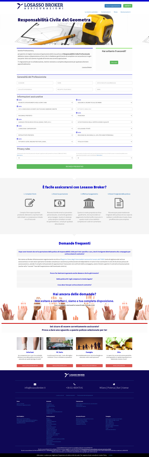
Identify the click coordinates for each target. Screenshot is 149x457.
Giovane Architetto (51, 424)
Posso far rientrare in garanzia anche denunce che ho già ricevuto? (74, 273)
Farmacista (49, 436)
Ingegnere (49, 420)
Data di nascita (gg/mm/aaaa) (104, 80)
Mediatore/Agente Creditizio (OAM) (55, 439)
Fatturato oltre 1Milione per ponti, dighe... (32, 139)
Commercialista (50, 428)
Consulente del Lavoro (52, 435)
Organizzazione (50, 406)
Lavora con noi (60, 395)
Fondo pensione (110, 424)
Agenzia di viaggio (51, 432)
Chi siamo (49, 403)
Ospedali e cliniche (81, 424)
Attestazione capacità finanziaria (84, 419)
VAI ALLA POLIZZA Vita (119, 365)
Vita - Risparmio (110, 423)
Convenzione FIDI (80, 423)
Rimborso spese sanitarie (112, 425)
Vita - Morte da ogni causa (112, 420)
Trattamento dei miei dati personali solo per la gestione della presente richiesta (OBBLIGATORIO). (42, 154)
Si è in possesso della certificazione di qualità (87, 119)
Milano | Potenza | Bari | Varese (114, 387)
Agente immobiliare (51, 431)
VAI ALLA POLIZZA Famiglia (89, 365)
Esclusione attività (81, 126)
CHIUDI (110, 455)
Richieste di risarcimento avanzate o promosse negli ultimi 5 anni (39, 100)
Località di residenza (22, 86)
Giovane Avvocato (51, 427)
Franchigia (84, 113)
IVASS (79, 449)
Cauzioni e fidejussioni (82, 421)
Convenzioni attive (81, 406)
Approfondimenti (21, 423)
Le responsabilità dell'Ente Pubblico (26, 421)
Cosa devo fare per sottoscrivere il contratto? (75, 285)
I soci (47, 407)
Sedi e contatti (20, 403)
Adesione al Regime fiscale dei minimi (91, 100)
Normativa (20, 155)
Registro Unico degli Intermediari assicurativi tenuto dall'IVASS (83, 259)
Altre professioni (50, 444)
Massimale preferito (22, 113)
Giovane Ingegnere (51, 421)
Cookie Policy (103, 455)
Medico (48, 419)
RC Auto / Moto (109, 427)
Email (97, 86)
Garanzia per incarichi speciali (30, 119)
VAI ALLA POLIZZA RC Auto (60, 365)
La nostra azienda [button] (91, 12)
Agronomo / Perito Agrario (52, 433)
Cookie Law (49, 413)
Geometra (49, 437)
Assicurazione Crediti (81, 420)
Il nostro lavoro (50, 405)
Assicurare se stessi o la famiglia (114, 419)
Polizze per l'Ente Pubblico (23, 419)
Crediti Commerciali (51, 429)
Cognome (19, 80)
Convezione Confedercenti (29, 126)
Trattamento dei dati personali (85, 395)
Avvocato (48, 425)
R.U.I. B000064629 (48, 450)
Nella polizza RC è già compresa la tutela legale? (74, 279)
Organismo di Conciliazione (53, 441)
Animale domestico (111, 429)
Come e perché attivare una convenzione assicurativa (86, 404)
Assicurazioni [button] (125, 12)
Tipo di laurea (79, 139)
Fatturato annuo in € (81, 106)
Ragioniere (49, 443)
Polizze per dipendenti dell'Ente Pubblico (27, 420)
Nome (58, 80)
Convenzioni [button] (105, 12)
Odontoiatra (49, 440)
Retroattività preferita (22, 132)
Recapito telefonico (61, 86)
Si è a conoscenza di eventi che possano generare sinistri (36, 106)
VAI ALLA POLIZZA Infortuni (30, 365)
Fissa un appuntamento (113, 6)
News (116, 12)
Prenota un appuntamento (24, 405)
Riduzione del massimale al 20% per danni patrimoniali (96, 132)
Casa (107, 428)
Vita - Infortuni (109, 421)
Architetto (49, 423)
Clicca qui (114, 62)
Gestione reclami (70, 395)
